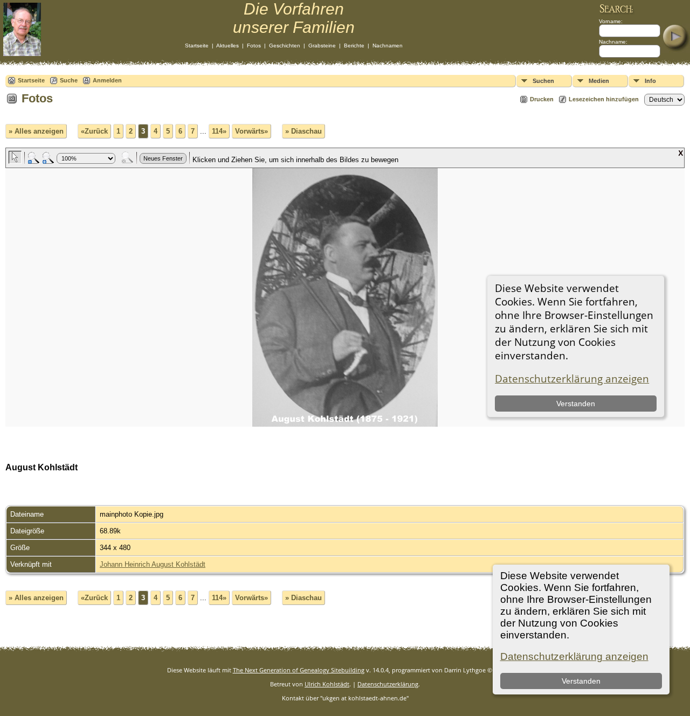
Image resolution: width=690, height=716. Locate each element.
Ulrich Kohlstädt (327, 684)
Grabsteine (322, 45)
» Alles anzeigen (36, 131)
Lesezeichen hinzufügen (604, 99)
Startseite (197, 45)
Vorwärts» (251, 131)
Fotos (254, 45)
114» (219, 131)
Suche (69, 80)
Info (650, 81)
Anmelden (107, 80)
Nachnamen (387, 45)
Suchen (543, 81)
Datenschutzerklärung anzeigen (574, 656)
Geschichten (284, 45)
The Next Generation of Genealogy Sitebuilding (298, 670)
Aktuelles (227, 45)
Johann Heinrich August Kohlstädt (152, 564)
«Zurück (94, 131)
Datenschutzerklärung (387, 684)
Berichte (354, 45)
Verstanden (581, 681)
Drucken (542, 99)
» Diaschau (303, 131)
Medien (599, 81)
